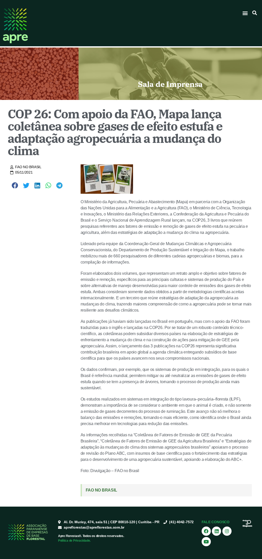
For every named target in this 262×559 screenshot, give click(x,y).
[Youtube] (206, 541)
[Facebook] (206, 531)
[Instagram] (227, 531)
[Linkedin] (216, 531)
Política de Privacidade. (74, 540)
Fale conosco (216, 522)
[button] (245, 13)
